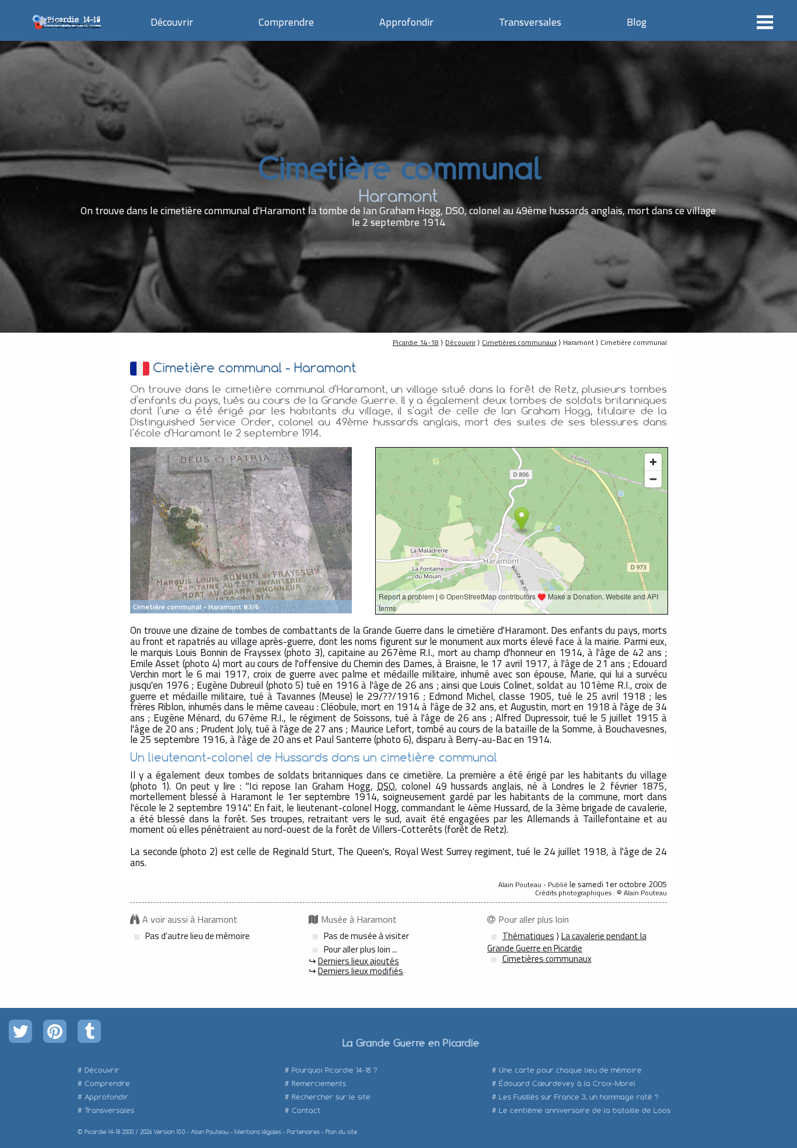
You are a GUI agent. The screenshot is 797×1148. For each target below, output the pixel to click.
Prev (145, 530)
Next (336, 530)
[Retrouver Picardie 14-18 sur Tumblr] (89, 1031)
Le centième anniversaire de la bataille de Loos (584, 1110)
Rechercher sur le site (331, 1097)
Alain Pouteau (210, 1132)
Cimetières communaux (519, 342)
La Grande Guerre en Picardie (410, 1042)
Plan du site (341, 1132)
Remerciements (319, 1083)
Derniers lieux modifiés (360, 971)
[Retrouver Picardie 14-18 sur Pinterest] (55, 1031)
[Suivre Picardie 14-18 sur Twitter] (20, 1031)
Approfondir (406, 22)
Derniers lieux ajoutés (358, 961)
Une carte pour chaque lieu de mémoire (570, 1070)
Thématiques (528, 936)
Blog (636, 22)
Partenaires (303, 1132)
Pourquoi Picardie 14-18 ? (334, 1070)
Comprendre (286, 22)
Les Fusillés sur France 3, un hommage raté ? (579, 1097)
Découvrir (172, 22)
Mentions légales (258, 1132)
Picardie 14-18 (416, 342)
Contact (306, 1110)
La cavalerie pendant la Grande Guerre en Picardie (566, 942)
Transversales (530, 22)
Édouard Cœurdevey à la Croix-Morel (567, 1083)
